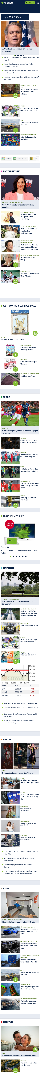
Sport (6, 397)
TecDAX (5, 695)
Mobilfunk (30, 3)
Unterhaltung (11, 171)
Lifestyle (8, 1022)
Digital (7, 739)
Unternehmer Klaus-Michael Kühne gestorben (20, 703)
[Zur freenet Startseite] (7, 2)
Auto (6, 888)
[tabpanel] (20, 36)
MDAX (4, 692)
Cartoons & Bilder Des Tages (19, 305)
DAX (3, 689)
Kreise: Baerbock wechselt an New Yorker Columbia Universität (19, 65)
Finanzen (8, 567)
